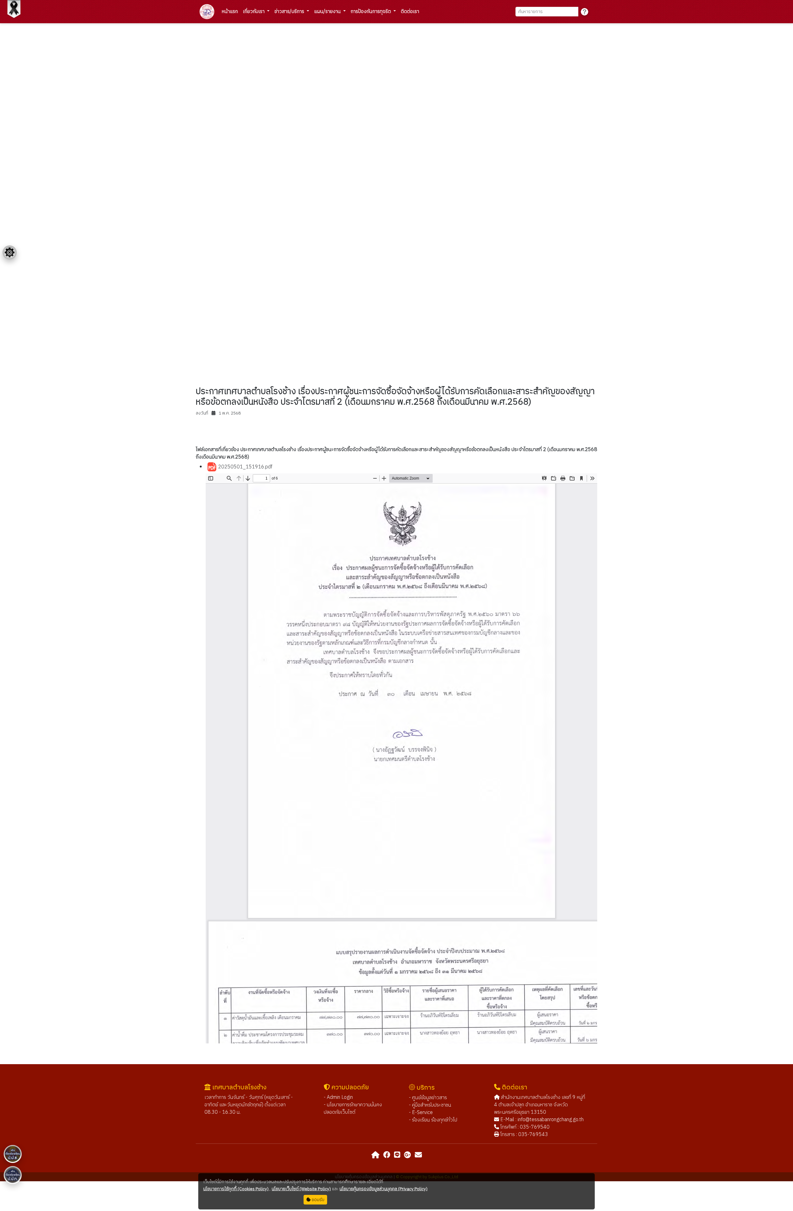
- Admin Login (338, 1097)
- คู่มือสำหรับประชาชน (430, 1105)
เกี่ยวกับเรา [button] (254, 11)
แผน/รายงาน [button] (328, 11)
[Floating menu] (9, 252)
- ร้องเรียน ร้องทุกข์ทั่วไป (433, 1120)
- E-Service (421, 1112)
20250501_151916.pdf (244, 467)
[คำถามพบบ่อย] (584, 11)
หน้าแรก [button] (230, 11)
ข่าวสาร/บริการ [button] (289, 11)
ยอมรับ (317, 1199)
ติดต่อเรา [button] (410, 11)
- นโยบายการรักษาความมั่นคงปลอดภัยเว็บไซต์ (353, 1109)
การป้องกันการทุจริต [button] (371, 11)
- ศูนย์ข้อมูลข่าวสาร (428, 1098)
